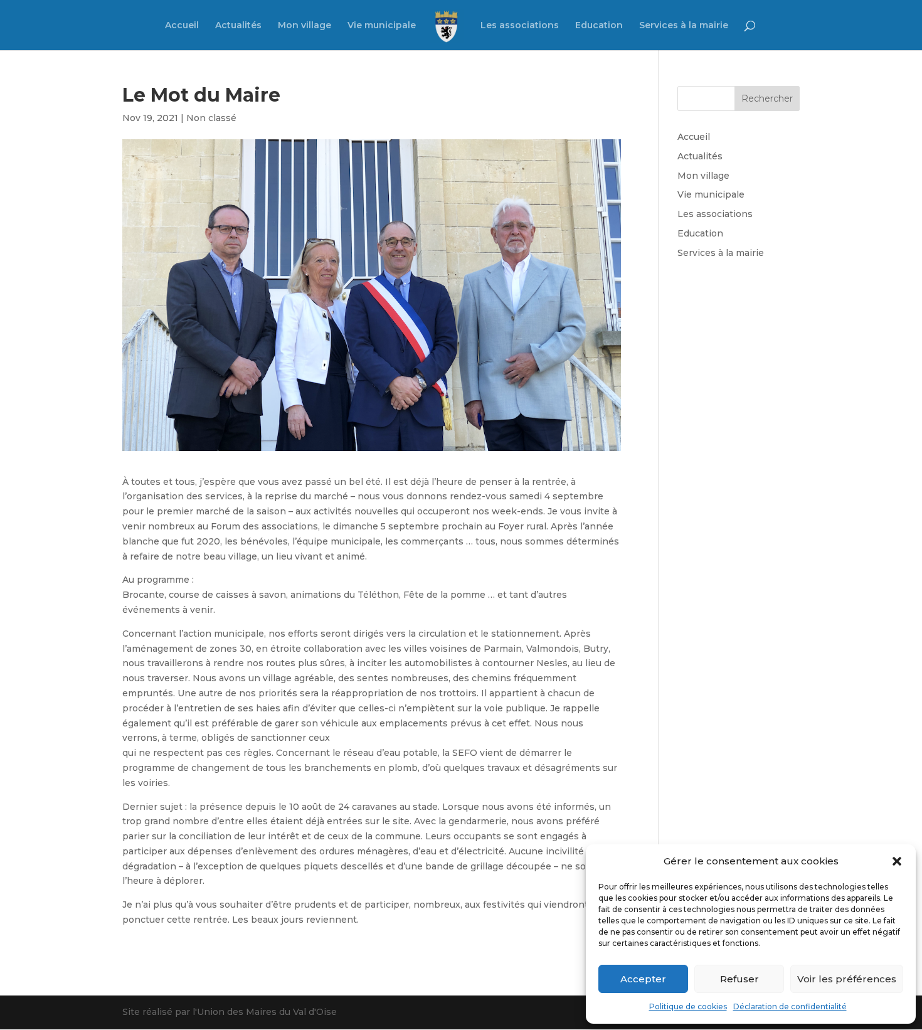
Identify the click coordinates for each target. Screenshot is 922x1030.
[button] (897, 861)
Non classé (211, 118)
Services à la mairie (683, 26)
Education (599, 26)
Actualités (238, 26)
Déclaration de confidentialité (790, 1006)
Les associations (519, 26)
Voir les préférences (846, 979)
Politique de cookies (688, 1006)
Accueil (182, 26)
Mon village (304, 26)
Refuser (739, 979)
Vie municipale (381, 26)
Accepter (643, 979)
